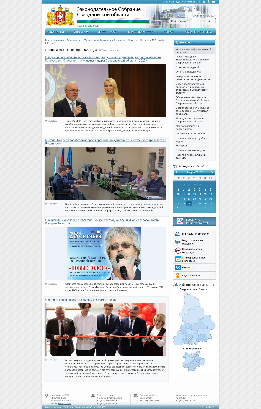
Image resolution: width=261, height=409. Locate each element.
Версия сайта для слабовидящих (180, 2)
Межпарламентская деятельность (187, 127)
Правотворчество (140, 31)
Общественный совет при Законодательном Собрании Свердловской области (192, 100)
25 (183, 203)
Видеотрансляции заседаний (192, 242)
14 (200, 194)
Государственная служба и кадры (191, 140)
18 (183, 199)
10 (178, 194)
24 (178, 203)
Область (169, 31)
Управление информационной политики (104, 40)
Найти (209, 21)
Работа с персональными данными (191, 156)
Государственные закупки (191, 150)
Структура (81, 31)
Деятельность (108, 31)
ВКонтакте (188, 267)
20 (194, 199)
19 (189, 199)
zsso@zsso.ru (64, 403)
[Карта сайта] (209, 2)
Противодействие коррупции (192, 250)
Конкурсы (181, 145)
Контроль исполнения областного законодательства (193, 78)
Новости (132, 40)
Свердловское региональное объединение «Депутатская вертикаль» (192, 110)
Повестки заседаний (187, 67)
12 (189, 194)
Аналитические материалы (191, 133)
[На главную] (204, 2)
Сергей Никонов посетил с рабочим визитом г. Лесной (80, 299)
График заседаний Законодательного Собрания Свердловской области (193, 59)
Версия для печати (110, 50)
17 (178, 199)
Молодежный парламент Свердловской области (190, 120)
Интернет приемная (194, 221)
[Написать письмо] (213, 2)
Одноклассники (191, 275)
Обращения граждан (199, 31)
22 (205, 199)
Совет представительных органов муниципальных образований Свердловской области (192, 88)
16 (210, 194)
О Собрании (55, 31)
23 (210, 199)
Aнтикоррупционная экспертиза (194, 259)
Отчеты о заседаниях (188, 71)
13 (194, 194)
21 (200, 199)
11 (184, 194)
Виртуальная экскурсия (195, 233)
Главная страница (54, 40)
